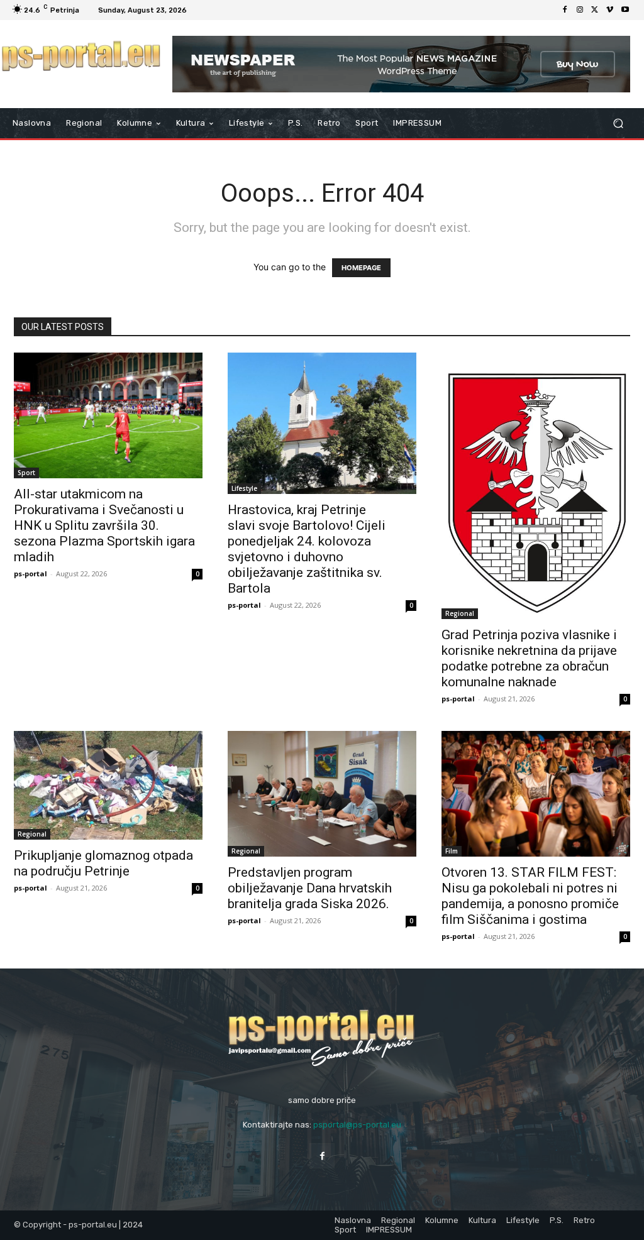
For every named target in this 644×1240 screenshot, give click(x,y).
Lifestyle (244, 488)
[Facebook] (564, 10)
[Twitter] (594, 10)
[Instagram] (579, 10)
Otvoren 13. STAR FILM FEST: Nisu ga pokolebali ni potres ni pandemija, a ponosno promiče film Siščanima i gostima (530, 896)
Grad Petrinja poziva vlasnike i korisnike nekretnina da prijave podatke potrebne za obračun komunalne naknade (529, 658)
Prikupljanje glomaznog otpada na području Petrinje (103, 863)
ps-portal (30, 573)
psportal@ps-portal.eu (357, 1124)
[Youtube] (625, 10)
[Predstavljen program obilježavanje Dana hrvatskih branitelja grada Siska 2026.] (322, 794)
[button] (618, 123)
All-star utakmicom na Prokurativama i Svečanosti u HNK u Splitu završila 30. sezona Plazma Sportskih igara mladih (104, 525)
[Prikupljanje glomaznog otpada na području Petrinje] (108, 785)
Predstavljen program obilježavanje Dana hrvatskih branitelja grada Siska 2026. (310, 888)
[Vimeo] (610, 10)
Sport (26, 472)
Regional (459, 613)
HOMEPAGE (361, 267)
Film (451, 851)
